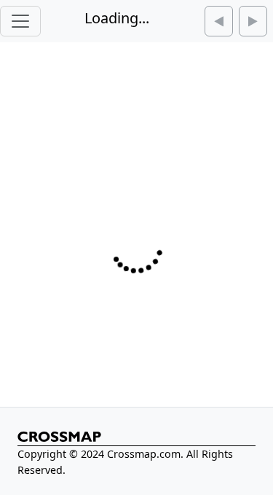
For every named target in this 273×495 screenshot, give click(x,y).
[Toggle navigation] (20, 21)
